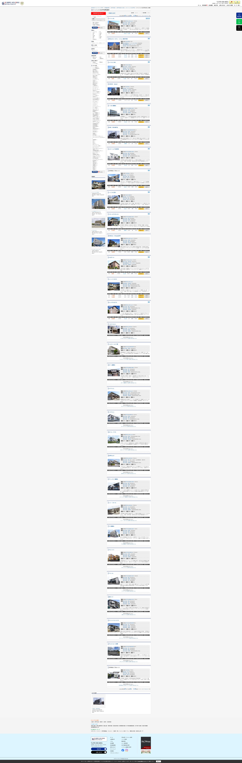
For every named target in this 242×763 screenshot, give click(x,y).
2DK (100, 34)
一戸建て (94, 17)
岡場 (129, 24)
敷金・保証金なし (96, 22)
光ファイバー (96, 144)
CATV (94, 143)
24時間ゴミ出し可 (97, 156)
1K (100, 31)
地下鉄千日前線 (138, 725)
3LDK (101, 36)
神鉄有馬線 (125, 242)
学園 (129, 41)
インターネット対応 (97, 145)
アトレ (127, 731)
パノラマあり (95, 63)
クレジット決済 (122, 731)
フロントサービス (96, 155)
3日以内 (94, 58)
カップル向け (96, 95)
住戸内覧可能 (96, 158)
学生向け (95, 94)
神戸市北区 (127, 108)
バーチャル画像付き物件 (126, 747)
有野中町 (131, 414)
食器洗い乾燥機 (96, 118)
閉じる (158, 761)
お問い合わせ (222, 5)
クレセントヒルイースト (96, 249)
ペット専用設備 (96, 68)
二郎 (129, 111)
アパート (94, 16)
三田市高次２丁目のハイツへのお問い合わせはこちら (128, 685)
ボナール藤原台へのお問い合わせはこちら (128, 382)
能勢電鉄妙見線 (122, 725)
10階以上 (95, 164)
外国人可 (95, 90)
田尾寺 (129, 22)
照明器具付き (96, 110)
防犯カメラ (95, 153)
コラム (111, 741)
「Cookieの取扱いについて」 (142, 761)
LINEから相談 (229, 5)
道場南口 (129, 112)
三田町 (129, 195)
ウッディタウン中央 (133, 43)
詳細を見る (141, 33)
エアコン (95, 132)
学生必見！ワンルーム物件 (127, 737)
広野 (128, 45)
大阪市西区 (109, 721)
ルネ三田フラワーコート (96, 211)
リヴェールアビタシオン (114, 214)
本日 (100, 57)
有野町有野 (132, 346)
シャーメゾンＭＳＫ (113, 279)
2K (93, 34)
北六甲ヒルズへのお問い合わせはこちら (128, 473)
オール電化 (95, 107)
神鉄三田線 (125, 22)
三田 (128, 68)
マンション (99, 16)
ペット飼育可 (96, 67)
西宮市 (126, 21)
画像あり (94, 62)
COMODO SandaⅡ (113, 84)
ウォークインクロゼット (98, 136)
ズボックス (93, 731)
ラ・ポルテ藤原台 (112, 105)
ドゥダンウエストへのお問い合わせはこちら (128, 338)
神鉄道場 (129, 261)
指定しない (95, 57)
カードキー (95, 88)
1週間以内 (101, 58)
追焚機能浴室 (96, 123)
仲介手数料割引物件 (126, 745)
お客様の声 (112, 739)
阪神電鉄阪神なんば (95, 727)
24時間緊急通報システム (98, 150)
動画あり (101, 62)
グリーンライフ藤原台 (113, 479)
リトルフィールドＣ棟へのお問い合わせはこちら (129, 359)
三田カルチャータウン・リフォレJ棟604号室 (118, 38)
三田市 (126, 41)
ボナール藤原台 (112, 364)
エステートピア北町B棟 (114, 149)
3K (100, 35)
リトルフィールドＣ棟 (113, 344)
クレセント (110, 731)
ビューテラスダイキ (113, 302)
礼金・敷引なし (96, 23)
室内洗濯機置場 (96, 99)
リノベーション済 (96, 74)
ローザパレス (111, 412)
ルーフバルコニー (96, 106)
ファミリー (98, 731)
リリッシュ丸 (111, 18)
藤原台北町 (132, 108)
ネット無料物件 (125, 743)
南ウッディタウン (133, 44)
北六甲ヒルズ (111, 455)
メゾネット (95, 102)
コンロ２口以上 (96, 117)
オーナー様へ (237, 5)
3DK (93, 36)
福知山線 (124, 45)
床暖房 (94, 133)
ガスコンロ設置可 (96, 91)
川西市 (104, 721)
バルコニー (95, 105)
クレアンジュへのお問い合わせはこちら (128, 406)
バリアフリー (96, 79)
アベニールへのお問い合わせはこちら (129, 591)
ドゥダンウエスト (112, 324)
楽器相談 (95, 69)
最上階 (94, 166)
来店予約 (216, 5)
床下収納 (95, 134)
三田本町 (129, 66)
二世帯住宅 (95, 85)
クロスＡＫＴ (94, 230)
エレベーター (96, 109)
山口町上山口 (130, 21)
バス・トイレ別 (96, 122)
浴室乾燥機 (95, 125)
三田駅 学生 (115, 731)
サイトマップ (113, 749)
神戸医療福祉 (104, 731)
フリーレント (96, 86)
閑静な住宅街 (132, 731)
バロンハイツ (111, 549)
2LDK (94, 35)
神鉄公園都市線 (126, 43)
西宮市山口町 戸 (139, 731)
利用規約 (112, 751)
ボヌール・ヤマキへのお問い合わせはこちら (128, 449)
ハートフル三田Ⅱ (112, 192)
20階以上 (95, 165)
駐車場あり (95, 160)
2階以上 (95, 161)
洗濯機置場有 (96, 115)
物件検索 (204, 5)
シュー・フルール (112, 502)
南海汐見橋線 (145, 725)
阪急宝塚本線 (115, 725)
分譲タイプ (95, 81)
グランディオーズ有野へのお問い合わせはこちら (129, 661)
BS (94, 142)
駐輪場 (94, 111)
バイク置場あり (96, 112)
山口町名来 (130, 326)
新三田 (128, 177)
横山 (129, 69)
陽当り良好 (95, 70)
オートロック (96, 147)
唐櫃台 (129, 627)
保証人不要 (95, 75)
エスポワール (111, 257)
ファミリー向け (96, 97)
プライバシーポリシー (114, 753)
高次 (129, 86)
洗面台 (94, 127)
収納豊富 (95, 139)
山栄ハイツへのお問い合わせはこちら (129, 614)
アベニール (111, 573)
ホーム (199, 5)
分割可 (94, 80)
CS (94, 140)
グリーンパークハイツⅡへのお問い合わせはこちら (128, 638)
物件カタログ (113, 747)
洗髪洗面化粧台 (96, 128)
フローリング (96, 100)
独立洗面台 (95, 131)
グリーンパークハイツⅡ (114, 620)
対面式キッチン (96, 121)
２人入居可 (95, 78)
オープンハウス (96, 89)
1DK (93, 33)
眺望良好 (95, 84)
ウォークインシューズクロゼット (98, 138)
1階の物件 (95, 163)
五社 (129, 156)
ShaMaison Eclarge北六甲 (115, 235)
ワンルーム (95, 31)
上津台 (131, 260)
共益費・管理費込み (96, 24)
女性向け (95, 96)
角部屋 (94, 169)
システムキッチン (96, 120)
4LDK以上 (94, 39)
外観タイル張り (96, 116)
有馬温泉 (129, 242)
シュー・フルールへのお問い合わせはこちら (128, 520)
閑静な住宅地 (96, 72)
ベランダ (95, 104)
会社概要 (211, 5)
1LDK (101, 33)
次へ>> (146, 15)
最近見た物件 (237, 2)
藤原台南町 (132, 367)
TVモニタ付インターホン (98, 148)
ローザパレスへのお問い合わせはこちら (128, 426)
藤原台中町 (132, 599)
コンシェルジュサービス (98, 159)
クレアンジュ (111, 388)
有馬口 (129, 603)
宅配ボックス (96, 149)
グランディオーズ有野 (113, 643)
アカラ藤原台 (111, 526)
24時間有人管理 (96, 154)
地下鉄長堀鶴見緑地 (130, 725)
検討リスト (232, 2)
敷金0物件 (124, 741)
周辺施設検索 (113, 745)
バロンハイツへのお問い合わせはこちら (128, 567)
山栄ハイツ (111, 596)
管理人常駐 (95, 83)
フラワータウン (132, 263)
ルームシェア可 (96, 93)
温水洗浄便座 (96, 126)
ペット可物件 (124, 739)
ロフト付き (95, 101)
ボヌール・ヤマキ (112, 432)
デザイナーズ (96, 73)
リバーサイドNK (112, 62)
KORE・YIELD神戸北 (113, 127)
